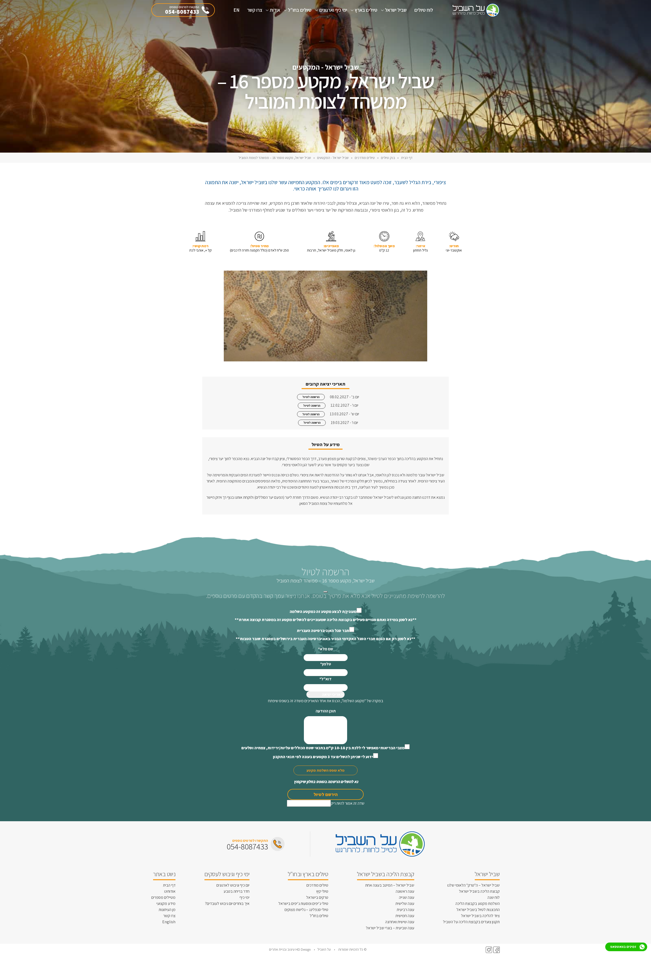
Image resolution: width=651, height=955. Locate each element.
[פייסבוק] (496, 949)
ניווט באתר (164, 874)
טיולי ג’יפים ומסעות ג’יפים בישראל (303, 903)
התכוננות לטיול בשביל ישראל (478, 909)
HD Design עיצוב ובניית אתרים (290, 949)
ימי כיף (244, 897)
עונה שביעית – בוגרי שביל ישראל (390, 928)
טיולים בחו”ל (300, 10)
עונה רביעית (405, 909)
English (168, 921)
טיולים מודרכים (365, 157)
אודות (275, 10)
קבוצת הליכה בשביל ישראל (479, 891)
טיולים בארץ (366, 10)
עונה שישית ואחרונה (399, 921)
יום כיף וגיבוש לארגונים (232, 885)
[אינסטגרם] (488, 949)
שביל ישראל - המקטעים (333, 157)
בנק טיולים (388, 157)
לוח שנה (493, 897)
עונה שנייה (406, 897)
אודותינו (169, 891)
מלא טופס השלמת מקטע (325, 770)
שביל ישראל (396, 10)
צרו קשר (254, 10)
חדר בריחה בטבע (236, 891)
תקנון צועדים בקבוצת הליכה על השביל (471, 921)
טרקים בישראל (317, 897)
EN (236, 10)
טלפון (325, 664)
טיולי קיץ (322, 891)
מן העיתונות (167, 909)
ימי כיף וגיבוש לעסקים (227, 874)
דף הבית (406, 157)
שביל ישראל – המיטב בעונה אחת (389, 885)
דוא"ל (325, 679)
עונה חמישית (404, 915)
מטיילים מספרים (163, 897)
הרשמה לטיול (310, 397)
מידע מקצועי (165, 903)
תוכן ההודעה (326, 711)
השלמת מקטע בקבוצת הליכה (477, 903)
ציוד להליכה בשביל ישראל (480, 915)
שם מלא (325, 649)
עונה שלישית (404, 903)
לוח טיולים (423, 10)
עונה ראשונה (405, 891)
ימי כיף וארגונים (333, 10)
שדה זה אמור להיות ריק (347, 803)
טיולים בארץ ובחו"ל (308, 874)
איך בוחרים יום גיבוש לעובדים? (227, 903)
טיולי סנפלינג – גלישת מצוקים (306, 909)
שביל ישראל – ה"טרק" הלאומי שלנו (473, 885)
